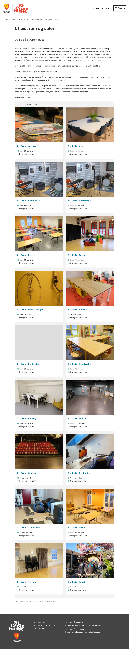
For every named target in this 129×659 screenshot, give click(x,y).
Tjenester (13, 20)
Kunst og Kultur (24, 20)
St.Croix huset (37, 20)
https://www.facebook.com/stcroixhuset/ (82, 625)
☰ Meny (120, 8)
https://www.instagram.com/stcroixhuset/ (82, 632)
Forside (5, 20)
